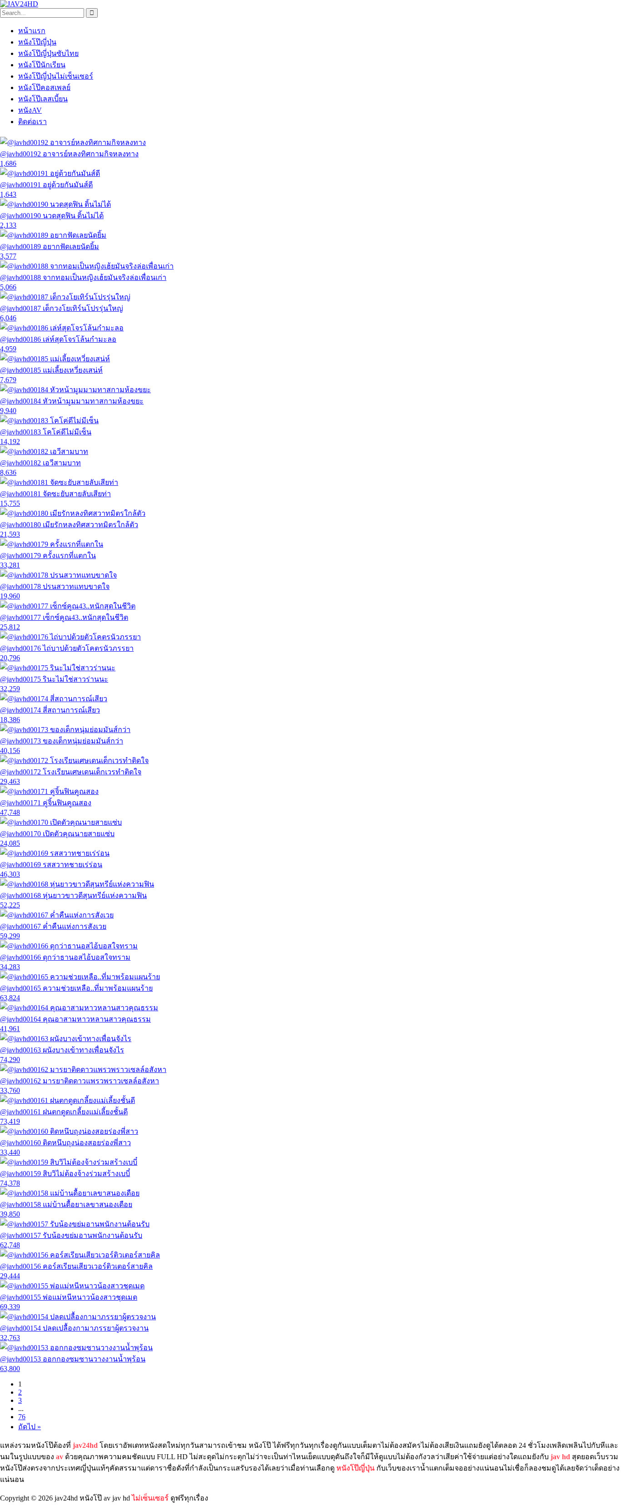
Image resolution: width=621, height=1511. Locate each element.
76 (21, 1417)
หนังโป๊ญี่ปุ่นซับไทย (48, 53)
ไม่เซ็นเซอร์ (150, 1498)
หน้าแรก (31, 31)
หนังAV (30, 110)
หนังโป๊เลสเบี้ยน (43, 99)
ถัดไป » (29, 1427)
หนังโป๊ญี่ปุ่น (37, 42)
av (59, 1457)
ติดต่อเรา (32, 121)
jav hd (560, 1457)
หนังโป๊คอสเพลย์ (44, 87)
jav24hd (85, 1445)
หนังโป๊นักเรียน (41, 65)
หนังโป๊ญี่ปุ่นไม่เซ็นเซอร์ (55, 76)
